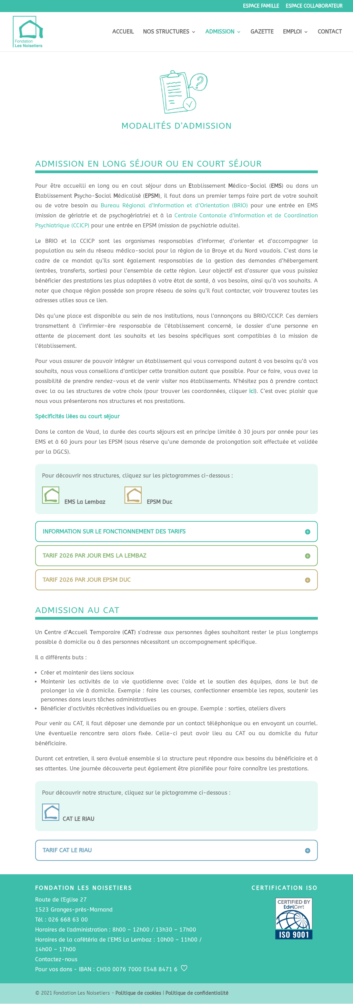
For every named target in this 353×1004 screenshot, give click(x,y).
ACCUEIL (123, 32)
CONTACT (330, 32)
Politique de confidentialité (197, 993)
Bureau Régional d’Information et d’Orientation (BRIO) (174, 205)
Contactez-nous (56, 959)
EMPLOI (292, 32)
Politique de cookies (138, 993)
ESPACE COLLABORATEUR (314, 6)
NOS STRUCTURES (166, 32)
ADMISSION (219, 32)
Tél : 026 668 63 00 (61, 919)
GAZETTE (262, 32)
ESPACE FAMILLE (261, 6)
